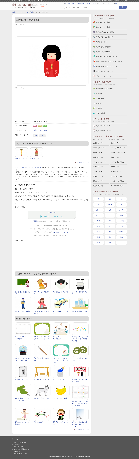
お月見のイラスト (116, 176)
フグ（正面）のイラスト (60, 292)
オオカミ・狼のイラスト (41, 398)
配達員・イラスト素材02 (22, 311)
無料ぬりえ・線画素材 (103, 52)
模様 (98, 242)
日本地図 (99, 93)
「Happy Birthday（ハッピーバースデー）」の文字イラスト (80, 339)
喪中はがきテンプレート (104, 71)
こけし (27, 12)
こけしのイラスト (35, 158)
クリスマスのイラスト (118, 186)
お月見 (100, 3)
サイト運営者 (17, 451)
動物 (98, 221)
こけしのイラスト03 (21, 158)
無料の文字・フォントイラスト (106, 56)
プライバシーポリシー (20, 447)
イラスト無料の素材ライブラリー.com (29, 167)
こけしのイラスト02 (51, 212)
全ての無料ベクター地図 (104, 89)
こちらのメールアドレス (60, 232)
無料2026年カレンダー (104, 126)
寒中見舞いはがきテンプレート (106, 66)
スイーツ (98, 215)
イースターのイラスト (100, 162)
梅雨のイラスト (116, 167)
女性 (110, 226)
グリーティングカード (103, 76)
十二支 (121, 221)
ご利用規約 (35, 221)
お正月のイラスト (99, 143)
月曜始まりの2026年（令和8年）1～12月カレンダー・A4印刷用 (80, 403)
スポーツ (110, 215)
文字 (110, 232)
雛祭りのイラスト (99, 152)
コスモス (106, 3)
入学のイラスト (116, 157)
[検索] (123, 7)
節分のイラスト (116, 143)
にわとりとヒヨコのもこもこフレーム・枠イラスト (41, 339)
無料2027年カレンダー (104, 131)
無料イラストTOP (18, 12)
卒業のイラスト (98, 157)
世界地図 (99, 108)
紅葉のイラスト (98, 186)
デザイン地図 (100, 113)
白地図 (89, 3)
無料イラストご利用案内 (96, 0)
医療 (110, 221)
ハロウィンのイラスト (118, 181)
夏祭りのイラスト (99, 176)
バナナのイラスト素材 (60, 398)
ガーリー (121, 210)
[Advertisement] (52, 30)
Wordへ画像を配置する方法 (21, 449)
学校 (98, 232)
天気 (98, 226)
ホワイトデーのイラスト (119, 152)
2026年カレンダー (69, 3)
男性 (110, 242)
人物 (121, 215)
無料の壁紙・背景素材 (103, 47)
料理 (98, 237)
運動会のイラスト (99, 181)
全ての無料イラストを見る (120, 0)
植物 (121, 237)
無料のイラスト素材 (40, 130)
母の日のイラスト (99, 167)
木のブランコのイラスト (41, 379)
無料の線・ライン (102, 42)
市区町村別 (100, 98)
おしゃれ (98, 210)
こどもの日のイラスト (118, 162)
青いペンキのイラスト (60, 379)
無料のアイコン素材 (103, 27)
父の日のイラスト (99, 171)
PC (121, 204)
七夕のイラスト (116, 171)
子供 (121, 226)
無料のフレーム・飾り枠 (104, 37)
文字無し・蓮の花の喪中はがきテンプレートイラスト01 (79, 424)
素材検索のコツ (108, 0)
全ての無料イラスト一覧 (20, 453)
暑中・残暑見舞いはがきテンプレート (109, 61)
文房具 (121, 232)
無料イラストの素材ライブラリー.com (68, 456)
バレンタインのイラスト (119, 148)
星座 (110, 237)
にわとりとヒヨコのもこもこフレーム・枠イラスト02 (60, 360)
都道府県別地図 (81, 3)
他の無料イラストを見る (83, 162)
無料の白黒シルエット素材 (105, 32)
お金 (110, 210)
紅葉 (94, 3)
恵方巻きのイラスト (99, 148)
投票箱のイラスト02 (21, 379)
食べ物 (110, 204)
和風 (31, 12)
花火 (116, 3)
